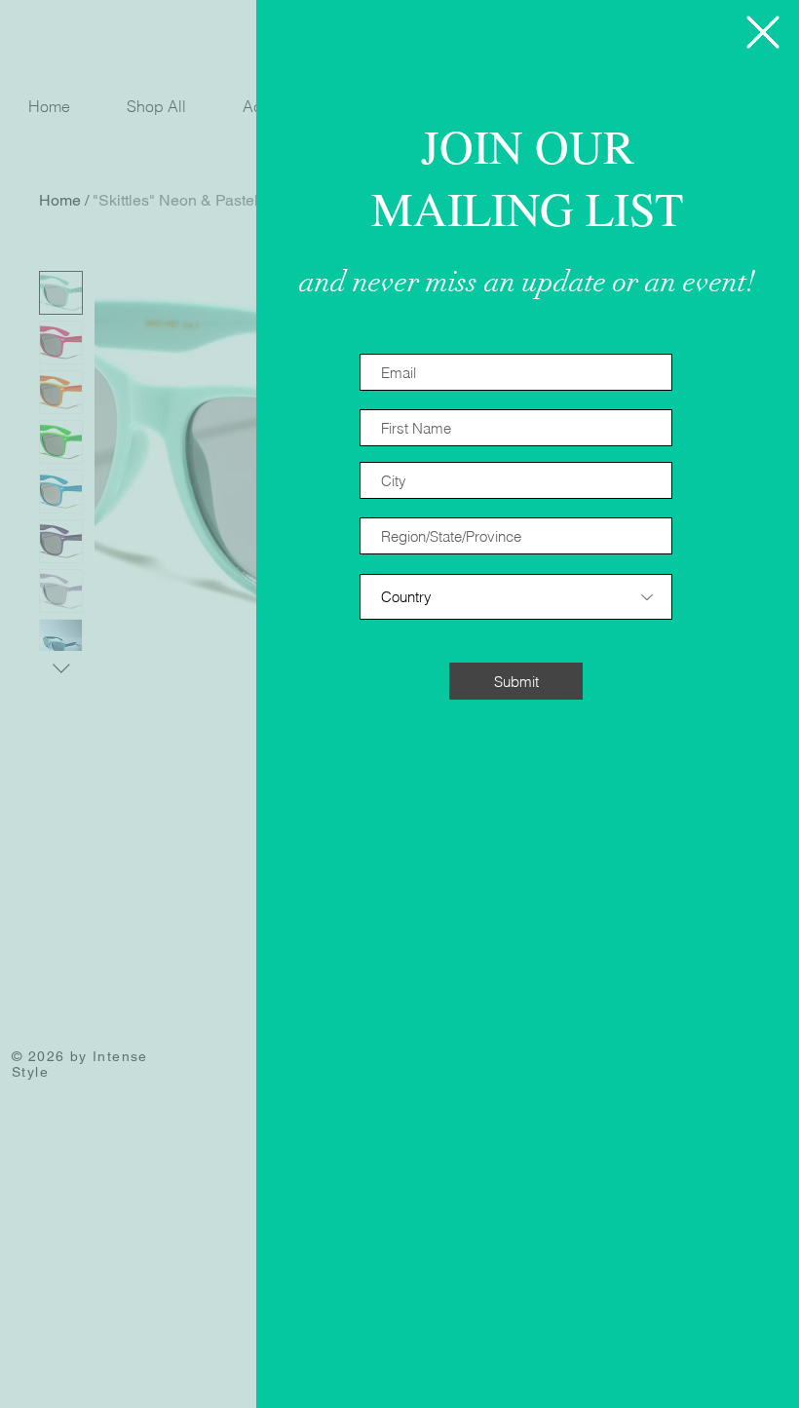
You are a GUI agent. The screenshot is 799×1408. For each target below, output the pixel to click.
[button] (763, 32)
